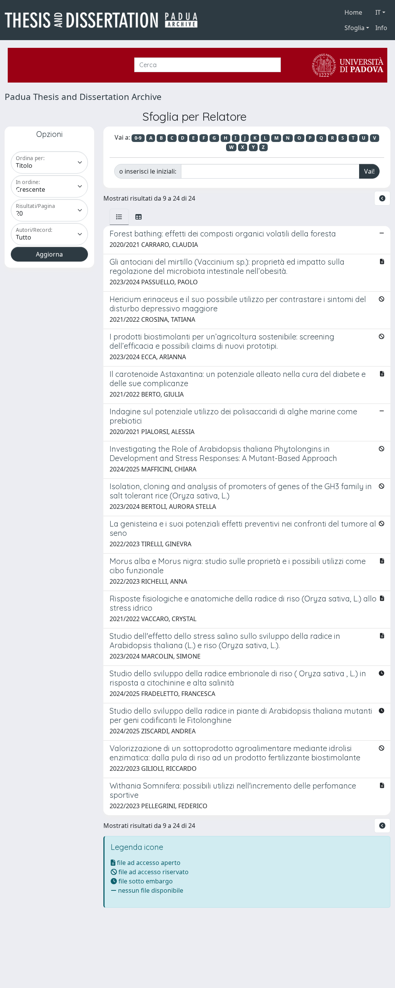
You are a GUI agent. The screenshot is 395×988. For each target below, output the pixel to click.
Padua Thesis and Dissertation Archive (83, 97)
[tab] (119, 217)
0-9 (138, 138)
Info (381, 28)
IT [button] (378, 12)
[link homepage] (104, 20)
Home (353, 12)
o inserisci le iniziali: (147, 171)
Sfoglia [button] (354, 28)
